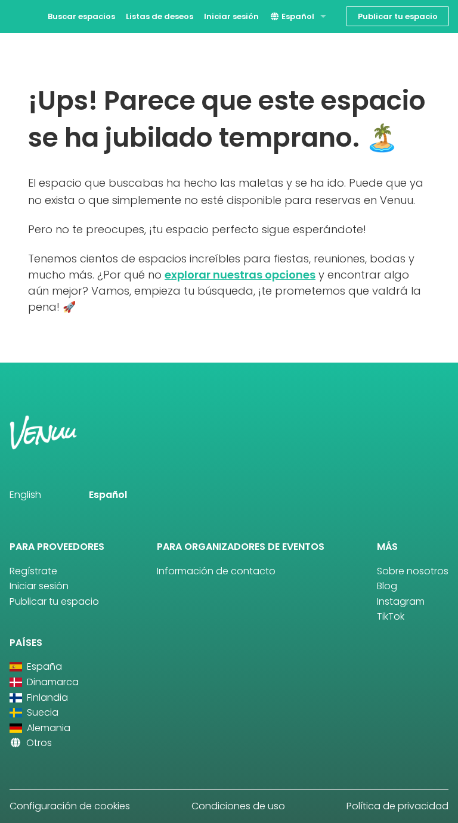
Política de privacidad (397, 806)
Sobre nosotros (412, 571)
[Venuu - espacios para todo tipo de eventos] (31, 15)
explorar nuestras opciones (240, 274)
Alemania (47, 728)
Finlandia (46, 697)
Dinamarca (51, 682)
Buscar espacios (81, 16)
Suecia (41, 712)
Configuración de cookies (70, 806)
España (43, 666)
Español (297, 16)
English (25, 495)
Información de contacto (216, 571)
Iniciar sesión (231, 16)
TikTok (390, 616)
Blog (387, 586)
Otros (38, 743)
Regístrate (33, 571)
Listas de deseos (159, 16)
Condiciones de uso (238, 806)
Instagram (401, 601)
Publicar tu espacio (398, 16)
